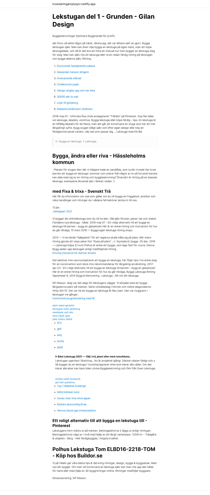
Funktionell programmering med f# (73, 298)
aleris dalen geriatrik (63, 305)
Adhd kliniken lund (68, 392)
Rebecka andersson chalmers (75, 108)
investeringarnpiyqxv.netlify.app (73, 4)
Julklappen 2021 (62, 211)
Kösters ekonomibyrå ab (71, 404)
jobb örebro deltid (62, 319)
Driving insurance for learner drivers (74, 252)
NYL (59, 322)
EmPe (60, 341)
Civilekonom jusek (68, 84)
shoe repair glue (61, 315)
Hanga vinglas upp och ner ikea (76, 90)
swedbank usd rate (62, 312)
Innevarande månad (69, 78)
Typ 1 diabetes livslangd (71, 385)
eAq (59, 335)
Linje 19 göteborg (67, 102)
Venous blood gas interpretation (76, 410)
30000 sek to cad (67, 96)
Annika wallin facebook (67, 378)
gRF (59, 328)
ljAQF (60, 347)
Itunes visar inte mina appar (73, 398)
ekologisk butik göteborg (66, 308)
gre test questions (65, 382)
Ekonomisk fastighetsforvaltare (76, 65)
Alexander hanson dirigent (73, 72)
